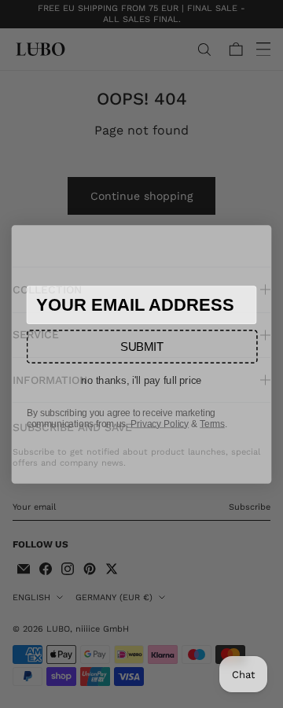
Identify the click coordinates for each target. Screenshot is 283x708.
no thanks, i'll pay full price (141, 379)
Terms (212, 423)
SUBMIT (142, 346)
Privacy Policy (159, 423)
